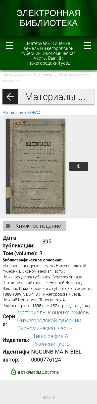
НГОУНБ (48, 398)
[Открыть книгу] (35, 166)
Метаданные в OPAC (21, 112)
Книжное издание (38, 226)
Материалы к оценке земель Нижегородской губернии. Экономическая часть (53, 320)
